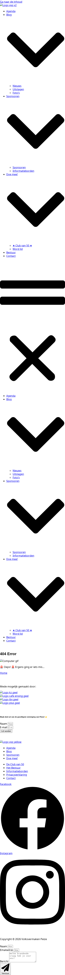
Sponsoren (19, 167)
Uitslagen (18, 89)
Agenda (10, 11)
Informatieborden (23, 171)
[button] (32, 326)
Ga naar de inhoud (11, 1)
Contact (11, 256)
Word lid (18, 249)
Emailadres (7, 950)
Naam (4, 723)
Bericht (4, 961)
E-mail (4, 727)
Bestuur (11, 252)
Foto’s (16, 92)
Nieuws (17, 86)
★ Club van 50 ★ (22, 245)
